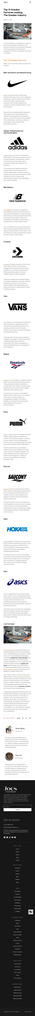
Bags (17, 882)
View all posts (10, 718)
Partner (17, 851)
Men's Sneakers (17, 978)
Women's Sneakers (17, 951)
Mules (17, 937)
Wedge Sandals (17, 954)
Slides (17, 975)
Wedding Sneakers (17, 998)
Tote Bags (17, 911)
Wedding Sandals (17, 995)
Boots (17, 876)
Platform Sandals (17, 940)
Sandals (17, 873)
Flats (17, 929)
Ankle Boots (17, 920)
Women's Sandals (17, 946)
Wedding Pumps (17, 992)
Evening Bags (17, 900)
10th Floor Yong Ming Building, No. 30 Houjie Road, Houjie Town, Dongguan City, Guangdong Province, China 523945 (16, 832)
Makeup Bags (17, 905)
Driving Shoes (17, 969)
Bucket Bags (17, 891)
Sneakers (17, 879)
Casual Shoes (17, 963)
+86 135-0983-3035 (8, 824)
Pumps (17, 870)
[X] (26, 718)
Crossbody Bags (17, 897)
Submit (17, 809)
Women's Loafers (17, 934)
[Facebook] (22, 718)
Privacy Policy (28, 1011)
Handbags (17, 902)
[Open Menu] (30, 2)
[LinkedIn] (30, 718)
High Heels (17, 868)
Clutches (17, 894)
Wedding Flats (17, 987)
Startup (17, 854)
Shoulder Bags (17, 908)
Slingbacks (17, 949)
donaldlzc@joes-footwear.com (11, 827)
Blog (17, 857)
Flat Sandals (17, 926)
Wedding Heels (17, 990)
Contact (17, 860)
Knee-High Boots (17, 931)
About (17, 849)
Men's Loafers (17, 972)
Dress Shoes (17, 966)
